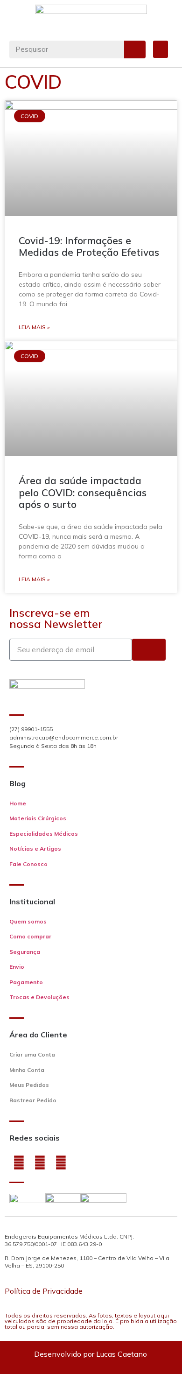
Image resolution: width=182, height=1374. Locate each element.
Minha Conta (26, 1069)
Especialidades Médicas (43, 833)
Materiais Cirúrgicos (37, 818)
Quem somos (28, 921)
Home (17, 803)
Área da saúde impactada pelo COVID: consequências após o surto (83, 492)
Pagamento (26, 982)
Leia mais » (34, 327)
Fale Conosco (28, 863)
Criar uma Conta (32, 1054)
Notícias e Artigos (35, 848)
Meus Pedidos (29, 1084)
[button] (160, 49)
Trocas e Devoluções (39, 997)
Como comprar (30, 936)
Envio (16, 966)
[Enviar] (149, 650)
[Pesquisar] (135, 49)
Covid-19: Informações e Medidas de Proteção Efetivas (89, 246)
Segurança (24, 951)
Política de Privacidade (44, 1291)
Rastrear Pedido (32, 1100)
